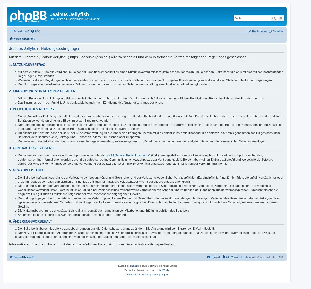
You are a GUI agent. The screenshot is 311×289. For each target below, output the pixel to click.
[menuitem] (35, 31)
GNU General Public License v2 (128, 155)
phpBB (134, 265)
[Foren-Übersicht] (29, 16)
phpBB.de (163, 270)
